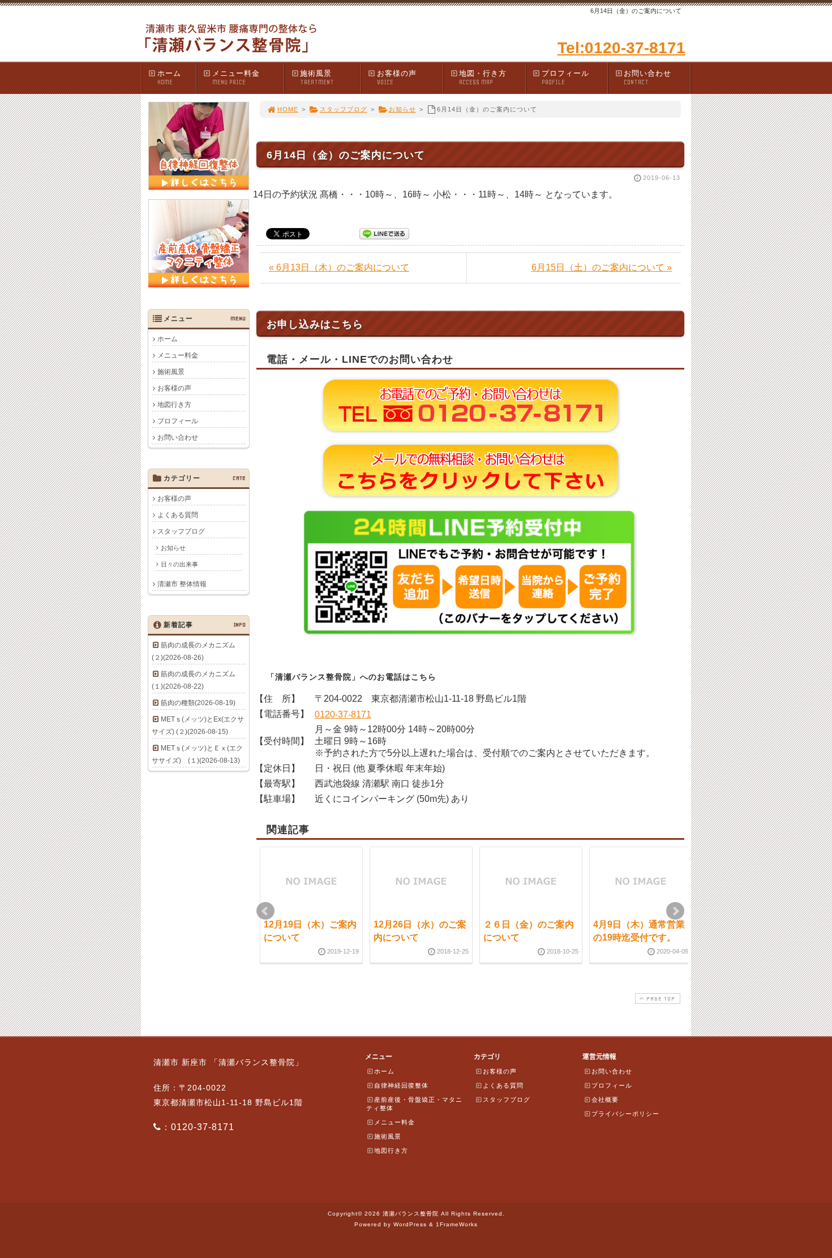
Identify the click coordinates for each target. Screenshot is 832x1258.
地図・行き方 (483, 77)
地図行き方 (174, 405)
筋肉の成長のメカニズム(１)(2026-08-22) (193, 680)
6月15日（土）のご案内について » (601, 267)
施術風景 (317, 77)
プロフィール (565, 77)
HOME (287, 109)
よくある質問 (177, 515)
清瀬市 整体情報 (182, 584)
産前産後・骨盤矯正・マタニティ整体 (414, 1103)
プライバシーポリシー (625, 1113)
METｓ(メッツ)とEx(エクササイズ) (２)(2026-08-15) (198, 725)
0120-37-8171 (343, 714)
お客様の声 (397, 77)
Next (675, 911)
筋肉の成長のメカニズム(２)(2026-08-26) (193, 651)
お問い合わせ (647, 77)
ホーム (169, 77)
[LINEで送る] (384, 233)
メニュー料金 (236, 77)
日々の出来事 (179, 564)
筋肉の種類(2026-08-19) (198, 703)
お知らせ (402, 109)
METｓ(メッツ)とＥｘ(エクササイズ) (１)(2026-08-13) (197, 754)
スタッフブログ (343, 109)
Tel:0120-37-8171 (621, 48)
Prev (265, 911)
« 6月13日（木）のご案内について (339, 267)
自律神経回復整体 (401, 1085)
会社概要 (605, 1099)
